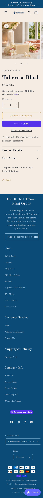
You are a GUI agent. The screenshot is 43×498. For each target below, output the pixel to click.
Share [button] (8, 180)
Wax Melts (9, 294)
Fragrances (9, 268)
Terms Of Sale (11, 388)
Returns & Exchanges (14, 332)
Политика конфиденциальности (23, 488)
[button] (6, 12)
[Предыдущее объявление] (4, 4)
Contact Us (10, 338)
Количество (7, 99)
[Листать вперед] (27, 64)
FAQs (7, 325)
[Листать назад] (15, 64)
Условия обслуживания (23, 493)
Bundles (8, 281)
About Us (9, 375)
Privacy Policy (11, 382)
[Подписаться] (35, 236)
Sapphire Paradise (18, 481)
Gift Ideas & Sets (12, 275)
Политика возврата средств (25, 484)
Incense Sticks (11, 300)
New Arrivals (11, 307)
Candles (8, 262)
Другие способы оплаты (21, 130)
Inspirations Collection (15, 287)
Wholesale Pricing (13, 401)
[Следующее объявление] (38, 4)
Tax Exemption (11, 394)
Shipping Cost (11, 357)
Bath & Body (10, 256)
